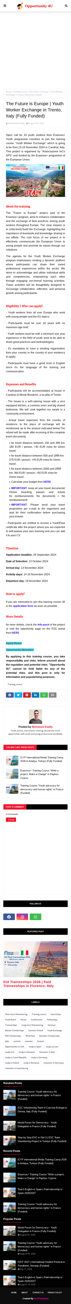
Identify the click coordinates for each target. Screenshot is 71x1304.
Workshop (30, 1035)
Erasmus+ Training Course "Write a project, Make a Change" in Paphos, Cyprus (39, 774)
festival (40, 1041)
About (24, 1292)
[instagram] (22, 917)
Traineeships (11, 1025)
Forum (23, 1019)
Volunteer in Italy (47, 1052)
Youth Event (10, 1019)
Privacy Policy (55, 1292)
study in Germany (39, 1057)
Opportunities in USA (14, 1046)
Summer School (35, 1030)
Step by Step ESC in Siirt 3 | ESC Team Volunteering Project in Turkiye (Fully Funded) (42, 1139)
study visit (9, 1052)
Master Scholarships (14, 1030)
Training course (20, 91)
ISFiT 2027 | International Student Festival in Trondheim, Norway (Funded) (41, 1263)
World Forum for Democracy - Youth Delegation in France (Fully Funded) (37, 1124)
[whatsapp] (35, 917)
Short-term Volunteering (16, 1014)
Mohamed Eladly (16, 123)
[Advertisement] (35, 48)
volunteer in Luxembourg (16, 1068)
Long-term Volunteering (32, 1025)
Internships (56, 1014)
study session (52, 1046)
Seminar (51, 1025)
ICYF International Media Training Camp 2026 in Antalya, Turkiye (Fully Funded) (41, 759)
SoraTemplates (41, 1298)
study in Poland (12, 1062)
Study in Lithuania (27, 1052)
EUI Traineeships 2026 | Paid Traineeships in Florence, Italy (28, 984)
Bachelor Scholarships (49, 1035)
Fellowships (52, 1019)
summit (16, 1041)
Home (9, 91)
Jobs (7, 1041)
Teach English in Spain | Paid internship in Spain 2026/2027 (40, 1191)
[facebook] (9, 917)
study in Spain (35, 1046)
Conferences (37, 1019)
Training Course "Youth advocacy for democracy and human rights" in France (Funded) (41, 789)
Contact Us (38, 1292)
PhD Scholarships (13, 1035)
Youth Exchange (54, 1030)
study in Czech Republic (16, 1057)
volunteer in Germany (54, 1062)
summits (29, 1041)
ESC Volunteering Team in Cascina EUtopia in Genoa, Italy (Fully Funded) (42, 1109)
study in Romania (31, 1062)
